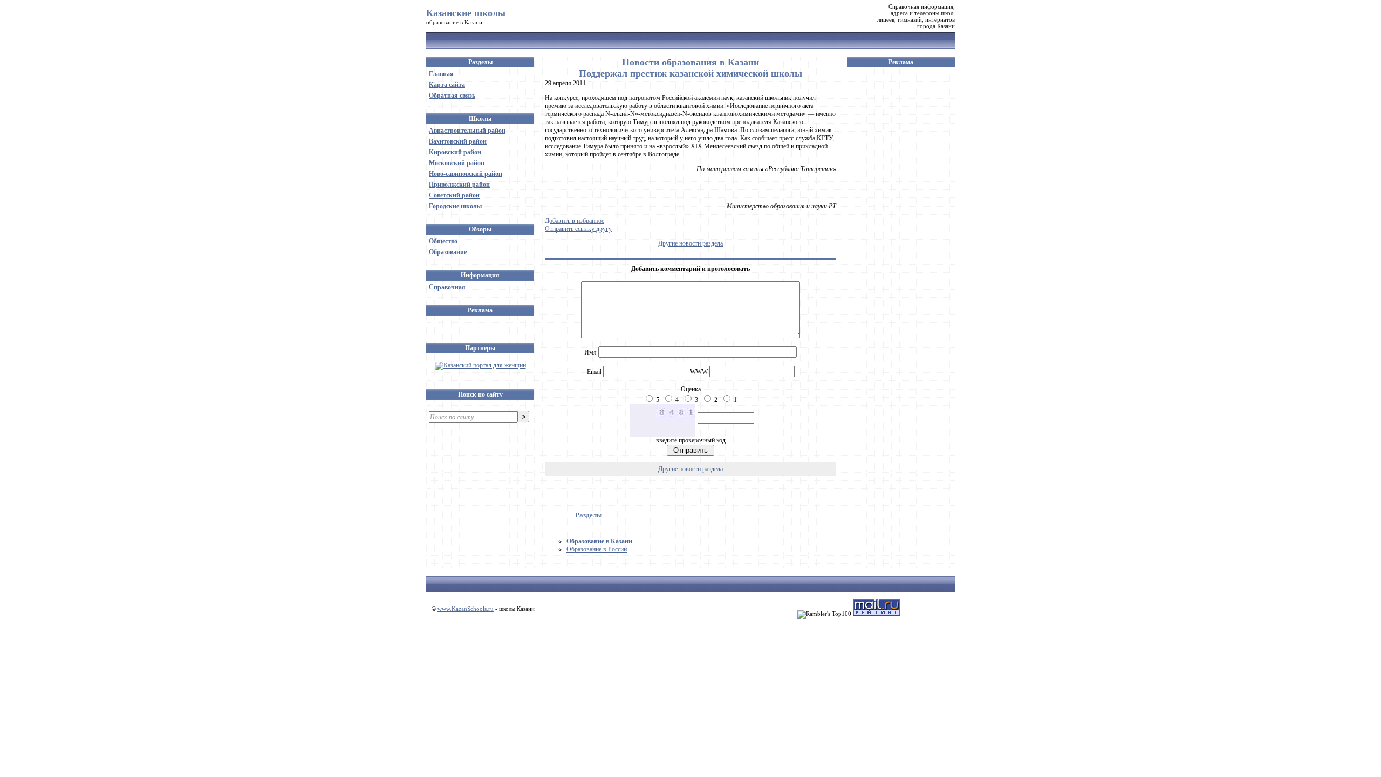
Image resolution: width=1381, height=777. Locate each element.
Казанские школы (465, 13)
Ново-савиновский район (465, 174)
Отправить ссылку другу (578, 229)
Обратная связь (452, 95)
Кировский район (455, 152)
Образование (448, 252)
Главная (441, 74)
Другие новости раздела (690, 243)
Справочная (447, 287)
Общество (443, 241)
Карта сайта (447, 84)
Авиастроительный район (467, 130)
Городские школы (455, 206)
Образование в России (596, 549)
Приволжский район (459, 184)
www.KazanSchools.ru (465, 608)
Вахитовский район (458, 141)
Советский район (454, 195)
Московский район (456, 163)
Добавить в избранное (574, 220)
